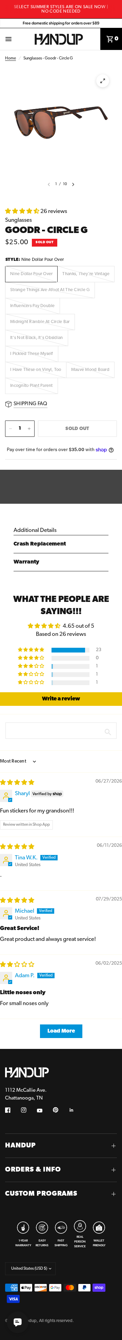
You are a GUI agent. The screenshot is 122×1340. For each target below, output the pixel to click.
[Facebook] (12, 1110)
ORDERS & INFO (33, 1169)
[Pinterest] (60, 1109)
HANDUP (20, 1145)
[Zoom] (102, 80)
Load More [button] (61, 1031)
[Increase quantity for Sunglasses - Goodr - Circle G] (29, 428)
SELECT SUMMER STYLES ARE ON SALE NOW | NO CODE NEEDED (61, 9)
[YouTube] (44, 1110)
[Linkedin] (76, 1110)
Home (10, 58)
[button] (22, 211)
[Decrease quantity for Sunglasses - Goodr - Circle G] (10, 428)
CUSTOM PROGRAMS (41, 1194)
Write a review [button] (61, 699)
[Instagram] (28, 1110)
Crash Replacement (40, 544)
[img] (17, 783)
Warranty (27, 562)
